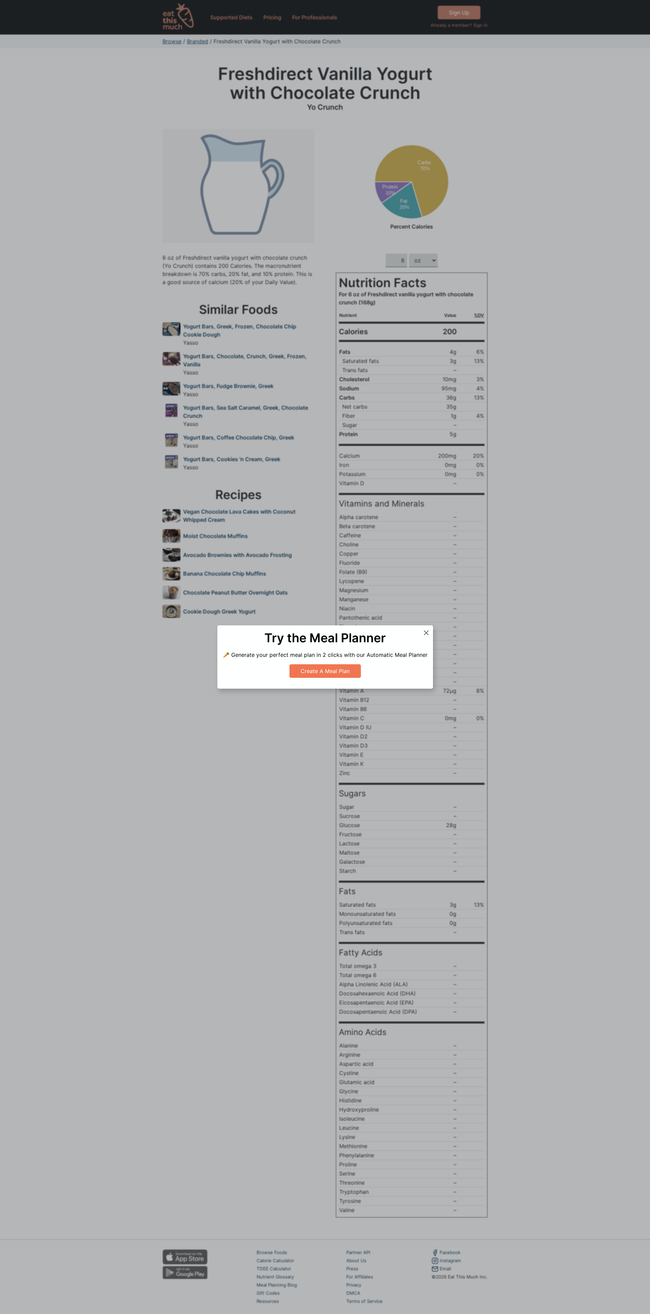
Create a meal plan (325, 671)
